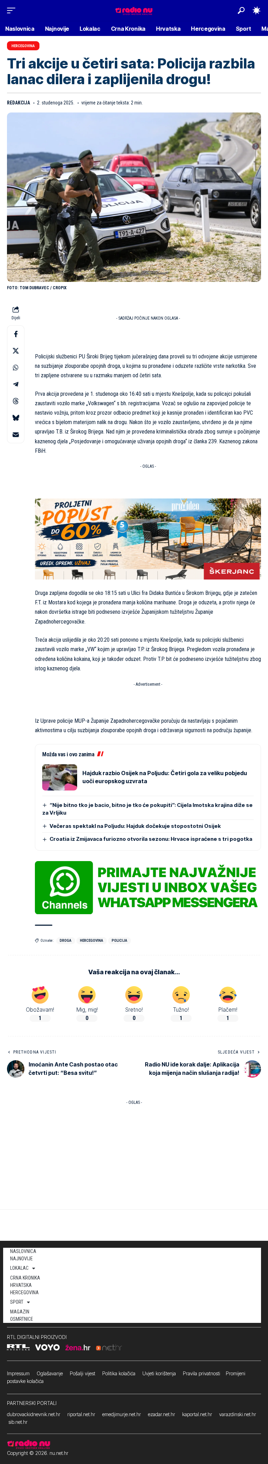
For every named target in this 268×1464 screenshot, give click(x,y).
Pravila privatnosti (201, 1373)
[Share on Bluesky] (15, 417)
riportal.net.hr (81, 1414)
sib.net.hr (18, 1422)
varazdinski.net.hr (237, 1414)
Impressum (18, 1373)
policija (119, 940)
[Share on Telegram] (15, 384)
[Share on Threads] (15, 401)
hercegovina (91, 940)
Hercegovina (23, 46)
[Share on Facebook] (15, 334)
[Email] (15, 434)
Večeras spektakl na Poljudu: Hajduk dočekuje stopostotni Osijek (135, 826)
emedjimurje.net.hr (121, 1414)
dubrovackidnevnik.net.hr (33, 1414)
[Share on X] (15, 350)
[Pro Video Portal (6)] (148, 538)
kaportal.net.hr (197, 1414)
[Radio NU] (134, 10)
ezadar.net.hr (161, 1414)
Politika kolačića (118, 1373)
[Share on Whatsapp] (15, 367)
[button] (13, 10)
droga (66, 940)
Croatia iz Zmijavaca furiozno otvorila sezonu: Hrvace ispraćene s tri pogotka (151, 839)
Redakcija (18, 102)
